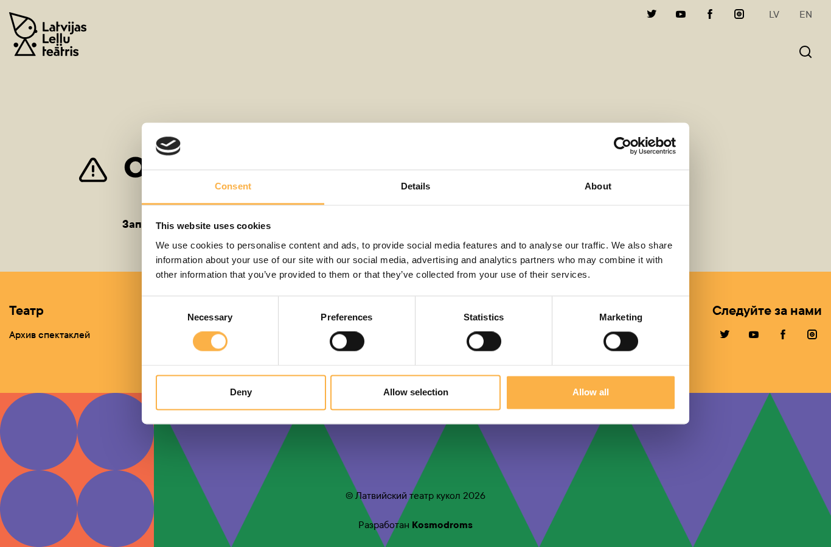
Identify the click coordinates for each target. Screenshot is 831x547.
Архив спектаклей (49, 335)
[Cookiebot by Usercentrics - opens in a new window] (622, 146)
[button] (805, 53)
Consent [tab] (233, 186)
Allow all (590, 392)
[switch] (347, 341)
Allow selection (415, 392)
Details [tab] (416, 186)
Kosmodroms (442, 525)
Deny (241, 392)
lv (774, 14)
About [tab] (598, 186)
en (805, 14)
